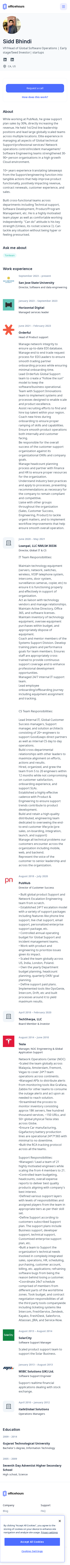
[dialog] (32, 1538)
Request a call (35, 88)
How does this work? (35, 97)
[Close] (60, 1521)
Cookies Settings (32, 1551)
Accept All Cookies (32, 1541)
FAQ (43, 1511)
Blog (5, 1511)
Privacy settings (49, 1532)
